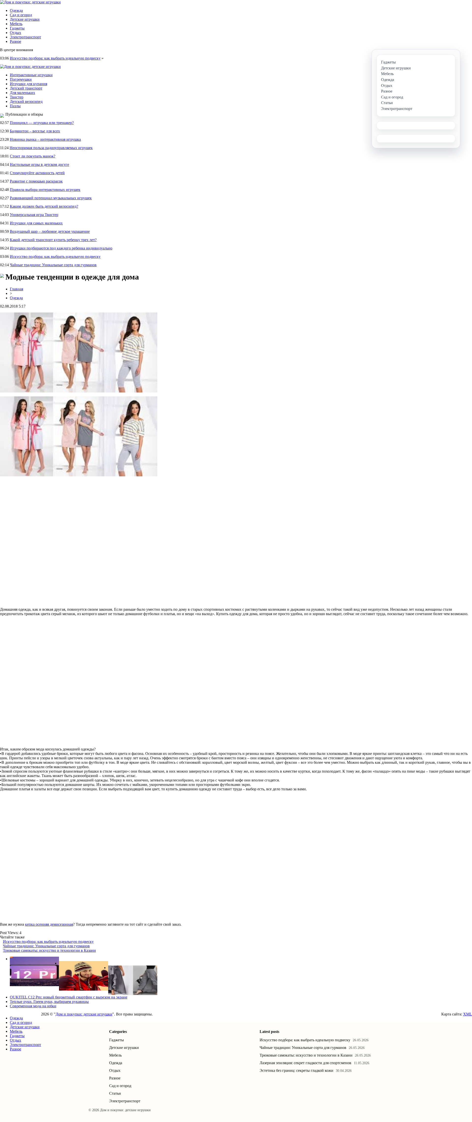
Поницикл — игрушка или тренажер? (42, 123)
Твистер (16, 97)
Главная (16, 289)
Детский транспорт (26, 88)
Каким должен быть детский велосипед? (44, 206)
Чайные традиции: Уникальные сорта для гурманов (53, 265)
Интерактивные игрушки (31, 75)
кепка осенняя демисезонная (49, 924)
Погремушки (21, 79)
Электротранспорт (25, 37)
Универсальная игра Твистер (34, 215)
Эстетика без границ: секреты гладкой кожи (296, 1070)
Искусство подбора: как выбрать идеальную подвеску (55, 58)
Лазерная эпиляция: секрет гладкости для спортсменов (305, 1063)
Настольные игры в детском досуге (39, 164)
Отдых (15, 33)
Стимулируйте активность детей (37, 173)
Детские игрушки (25, 19)
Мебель (16, 24)
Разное (15, 41)
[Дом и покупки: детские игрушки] (30, 2)
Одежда (16, 10)
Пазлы (15, 106)
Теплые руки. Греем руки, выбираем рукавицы (49, 1001)
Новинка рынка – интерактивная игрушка (45, 139)
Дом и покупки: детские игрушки (84, 1014)
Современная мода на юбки (33, 1006)
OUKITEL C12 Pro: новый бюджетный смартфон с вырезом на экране (68, 997)
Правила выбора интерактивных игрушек (45, 189)
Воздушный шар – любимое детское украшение (50, 231)
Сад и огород (21, 15)
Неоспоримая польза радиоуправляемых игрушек (51, 148)
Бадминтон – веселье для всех (35, 131)
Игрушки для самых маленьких (36, 223)
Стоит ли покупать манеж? (32, 156)
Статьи (115, 1093)
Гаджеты (17, 28)
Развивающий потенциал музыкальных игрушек (51, 198)
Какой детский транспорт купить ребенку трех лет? (53, 240)
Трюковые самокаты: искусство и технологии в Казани (49, 950)
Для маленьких (22, 93)
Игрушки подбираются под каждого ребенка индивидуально (61, 248)
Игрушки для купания (28, 84)
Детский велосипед (26, 101)
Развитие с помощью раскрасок (36, 181)
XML (467, 1014)
